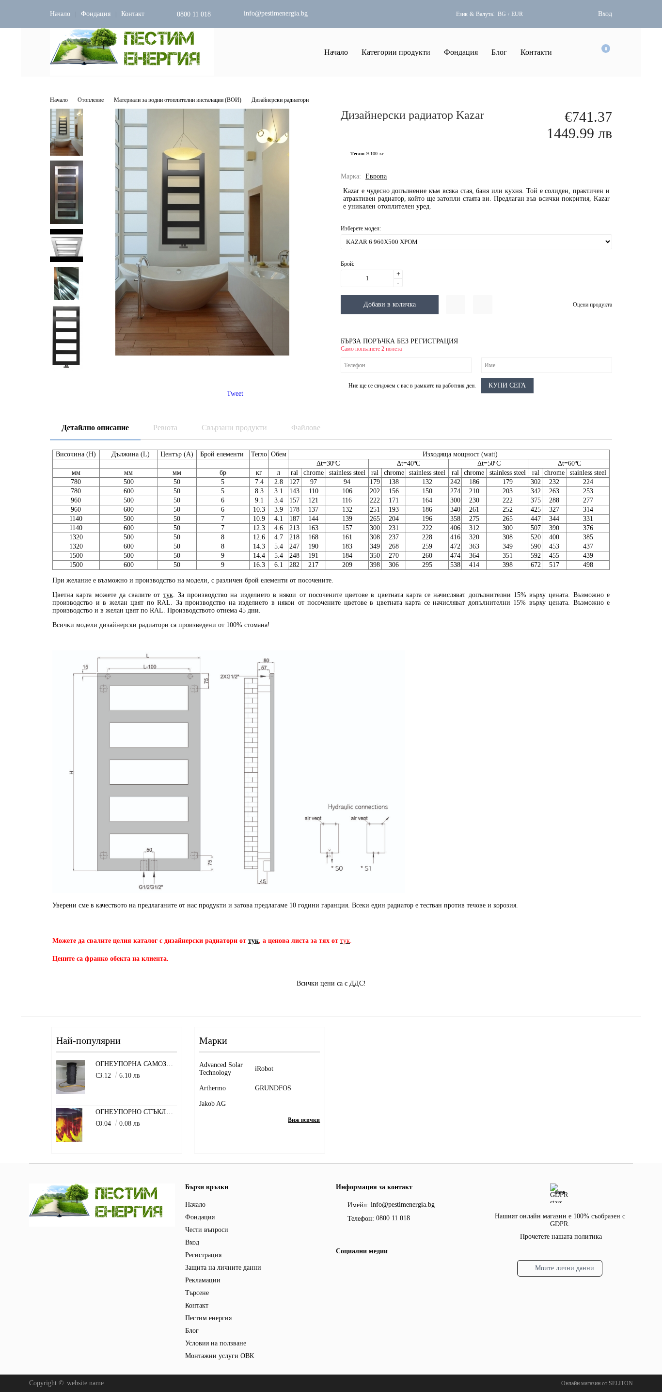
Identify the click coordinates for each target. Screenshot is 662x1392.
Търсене (197, 1292)
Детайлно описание (95, 427)
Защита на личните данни (223, 1267)
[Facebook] (341, 1272)
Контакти (536, 52)
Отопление (91, 100)
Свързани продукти (234, 427)
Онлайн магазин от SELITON (597, 1383)
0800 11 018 (194, 14)
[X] (357, 1271)
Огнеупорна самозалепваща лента (136, 1064)
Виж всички (304, 1120)
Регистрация (203, 1255)
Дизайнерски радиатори (280, 100)
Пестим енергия (208, 1318)
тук (168, 595)
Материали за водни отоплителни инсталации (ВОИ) (177, 100)
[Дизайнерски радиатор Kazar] (202, 353)
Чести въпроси (206, 1229)
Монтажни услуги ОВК (219, 1356)
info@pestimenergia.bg (276, 13)
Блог (499, 52)
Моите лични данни (564, 1268)
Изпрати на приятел (482, 304)
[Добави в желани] (455, 304)
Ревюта (165, 427)
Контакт (132, 13)
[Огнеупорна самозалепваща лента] (70, 1092)
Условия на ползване (215, 1343)
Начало (60, 13)
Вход (605, 13)
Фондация (95, 13)
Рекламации (203, 1280)
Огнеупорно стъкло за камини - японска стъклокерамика (136, 1112)
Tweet (235, 393)
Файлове (305, 427)
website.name (85, 1383)
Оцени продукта (592, 304)
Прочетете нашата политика (561, 1236)
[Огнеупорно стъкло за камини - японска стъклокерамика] (69, 1140)
